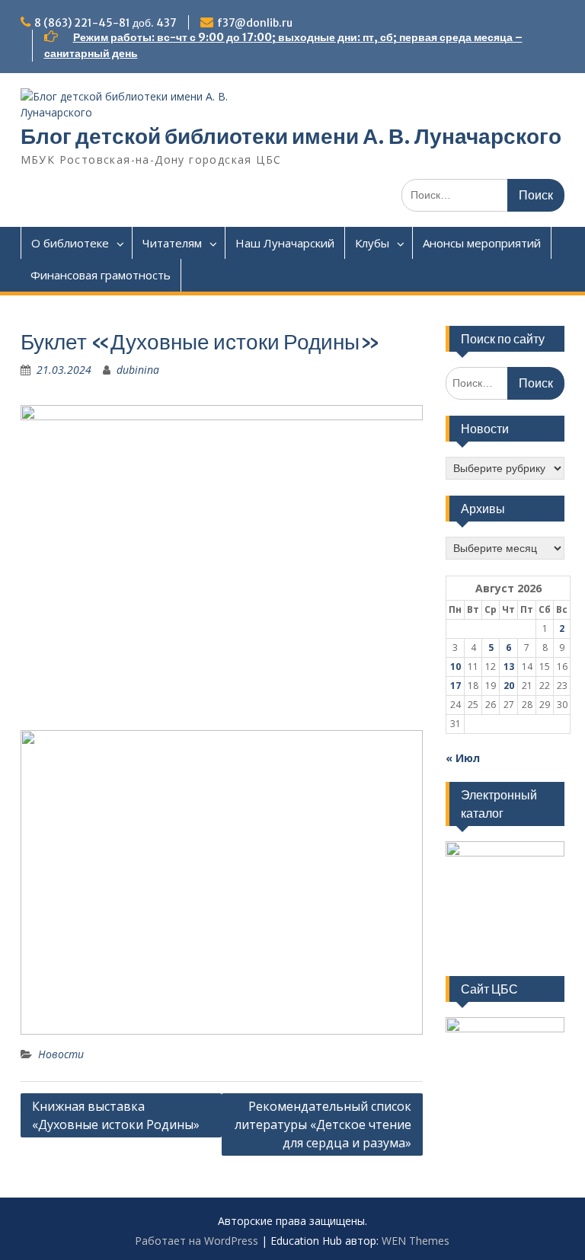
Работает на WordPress (196, 1240)
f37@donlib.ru (254, 23)
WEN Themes (415, 1240)
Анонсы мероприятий (482, 242)
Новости (61, 1054)
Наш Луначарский (284, 242)
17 (455, 685)
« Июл (463, 758)
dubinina (138, 369)
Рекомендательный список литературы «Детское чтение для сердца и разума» (323, 1124)
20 (508, 685)
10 (455, 666)
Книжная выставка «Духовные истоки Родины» (116, 1115)
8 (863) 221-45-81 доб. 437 (105, 23)
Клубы (372, 242)
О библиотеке (70, 242)
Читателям (172, 242)
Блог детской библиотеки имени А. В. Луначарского (291, 136)
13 (508, 666)
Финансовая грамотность (100, 274)
